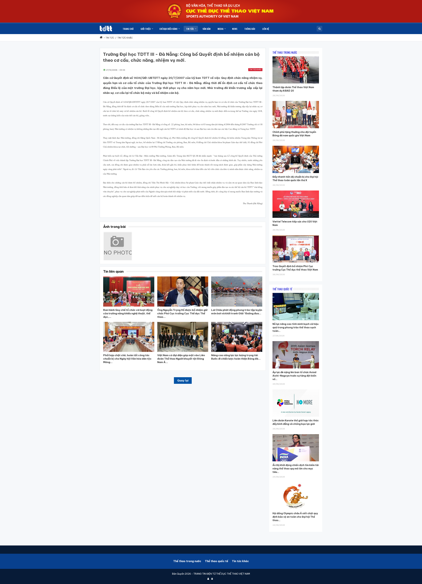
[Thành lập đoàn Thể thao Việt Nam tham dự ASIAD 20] (295, 56)
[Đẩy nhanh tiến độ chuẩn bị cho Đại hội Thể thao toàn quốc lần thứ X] (295, 145)
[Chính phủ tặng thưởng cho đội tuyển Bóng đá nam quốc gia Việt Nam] (295, 100)
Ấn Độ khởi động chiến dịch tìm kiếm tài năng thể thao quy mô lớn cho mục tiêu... (295, 469)
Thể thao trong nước (187, 561)
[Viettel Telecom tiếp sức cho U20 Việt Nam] (295, 190)
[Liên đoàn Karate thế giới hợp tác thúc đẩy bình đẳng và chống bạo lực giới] (295, 389)
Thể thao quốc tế (216, 561)
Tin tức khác (255, 69)
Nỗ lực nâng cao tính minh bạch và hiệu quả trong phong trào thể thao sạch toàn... (295, 327)
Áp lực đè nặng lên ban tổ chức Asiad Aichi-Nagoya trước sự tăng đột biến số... (294, 376)
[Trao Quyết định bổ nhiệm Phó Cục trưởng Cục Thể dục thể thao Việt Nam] (295, 235)
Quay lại (182, 380)
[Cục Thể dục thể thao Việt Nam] (106, 28)
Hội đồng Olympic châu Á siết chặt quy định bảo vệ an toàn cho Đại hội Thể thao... (295, 517)
